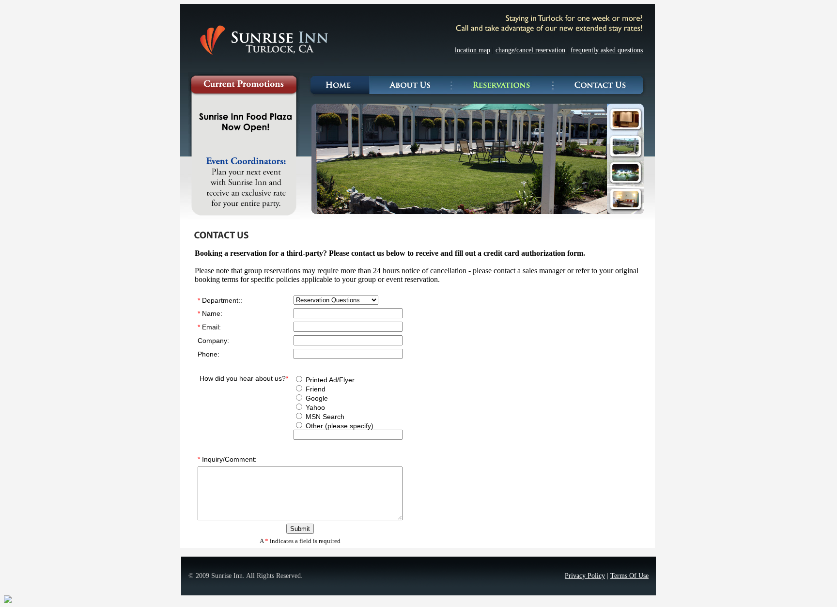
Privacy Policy (585, 575)
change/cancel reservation (530, 50)
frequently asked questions (607, 50)
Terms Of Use (629, 575)
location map (472, 50)
